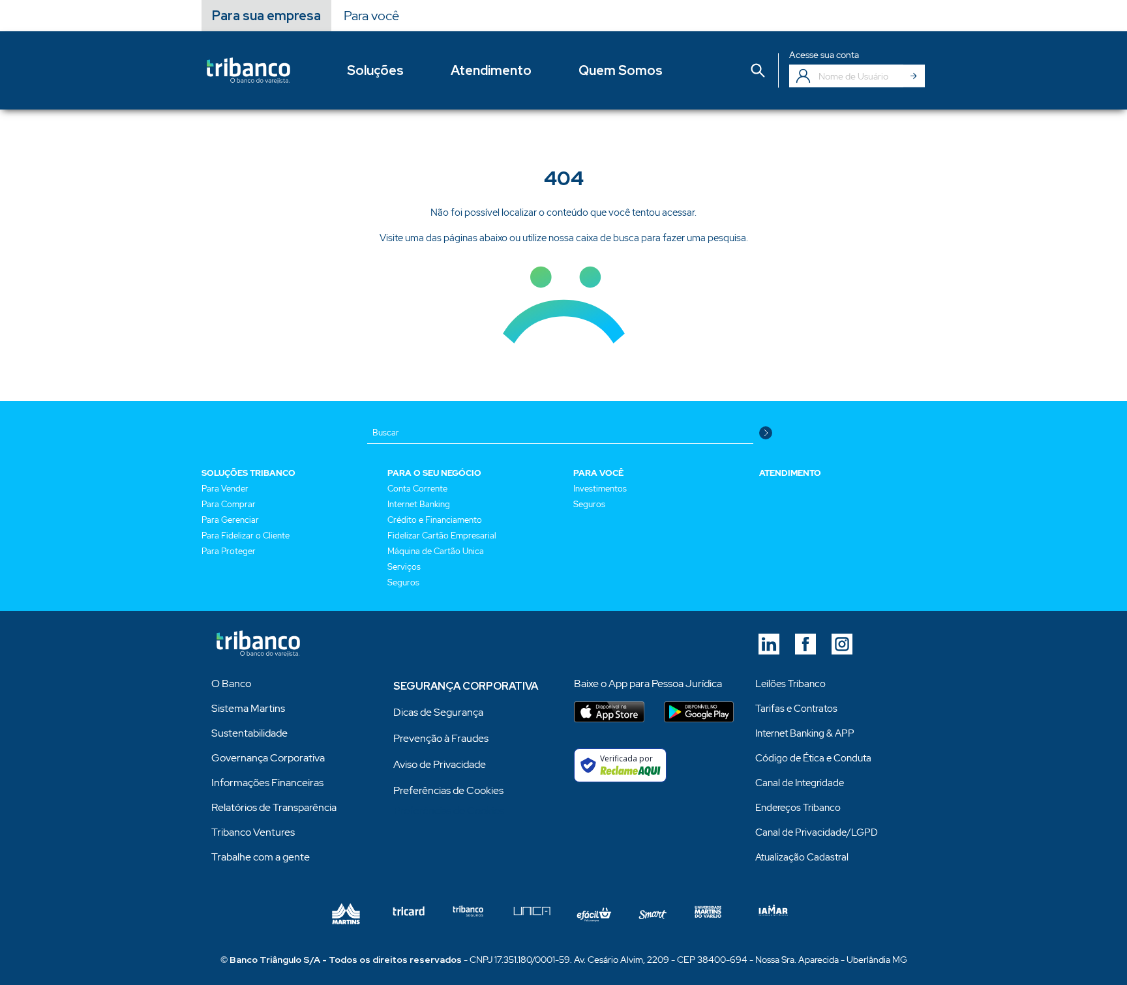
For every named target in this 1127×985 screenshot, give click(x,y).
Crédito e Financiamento (434, 519)
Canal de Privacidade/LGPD (816, 832)
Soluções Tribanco (248, 472)
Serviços (404, 566)
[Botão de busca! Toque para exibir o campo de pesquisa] (758, 70)
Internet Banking (418, 504)
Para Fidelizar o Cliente (246, 535)
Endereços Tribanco (798, 807)
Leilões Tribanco (790, 683)
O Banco (231, 683)
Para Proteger (229, 551)
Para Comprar (229, 504)
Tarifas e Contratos (796, 708)
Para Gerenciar (230, 519)
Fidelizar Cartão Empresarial (441, 535)
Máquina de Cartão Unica (435, 551)
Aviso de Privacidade (439, 764)
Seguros (403, 582)
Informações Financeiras (267, 782)
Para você (371, 15)
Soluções (375, 70)
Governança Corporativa (268, 758)
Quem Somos (621, 70)
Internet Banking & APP (804, 733)
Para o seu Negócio (434, 472)
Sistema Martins (248, 708)
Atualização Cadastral (802, 857)
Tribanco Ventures (253, 832)
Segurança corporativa (465, 686)
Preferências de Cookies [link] (448, 790)
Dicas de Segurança (438, 712)
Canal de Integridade (799, 782)
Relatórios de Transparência (274, 807)
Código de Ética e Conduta (813, 758)
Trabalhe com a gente (260, 857)
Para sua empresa (266, 15)
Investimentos (600, 488)
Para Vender (225, 488)
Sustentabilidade (249, 733)
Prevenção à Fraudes (440, 738)
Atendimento (491, 70)
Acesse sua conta (824, 55)
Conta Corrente (417, 488)
